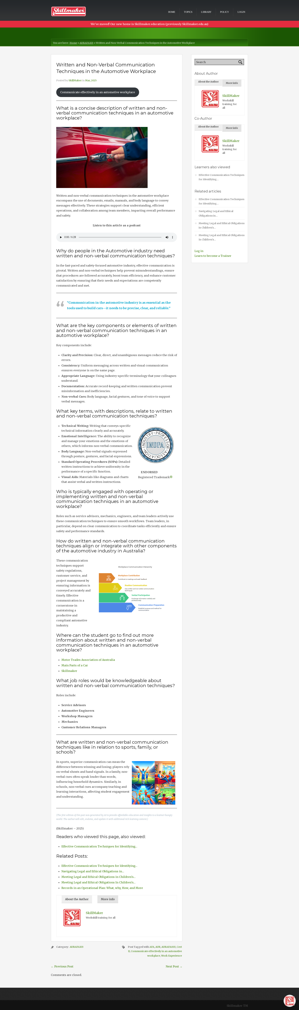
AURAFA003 (168, 946)
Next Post (174, 966)
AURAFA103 (86, 42)
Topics (188, 12)
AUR (157, 946)
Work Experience (171, 955)
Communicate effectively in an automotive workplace (97, 92)
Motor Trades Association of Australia (88, 660)
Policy (224, 12)
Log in (198, 251)
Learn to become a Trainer (212, 256)
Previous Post (62, 966)
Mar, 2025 (91, 80)
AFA (152, 946)
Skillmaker (69, 671)
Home (171, 12)
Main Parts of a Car (74, 665)
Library (206, 12)
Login (241, 12)
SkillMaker (75, 80)
